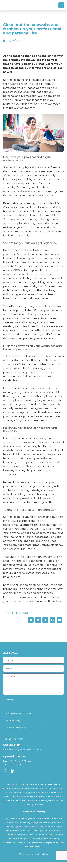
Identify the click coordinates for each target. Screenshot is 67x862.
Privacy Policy (13, 720)
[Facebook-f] (5, 771)
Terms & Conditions (16, 727)
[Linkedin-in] (13, 771)
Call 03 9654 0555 (13, 739)
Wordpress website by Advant (33, 854)
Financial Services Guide (18, 713)
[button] (61, 5)
